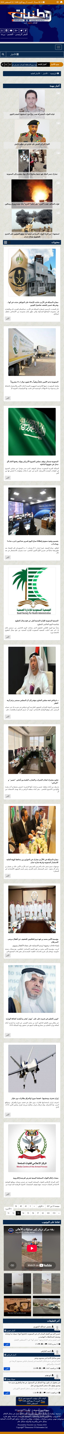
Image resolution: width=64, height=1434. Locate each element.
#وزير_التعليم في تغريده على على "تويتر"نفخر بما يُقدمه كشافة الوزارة (32, 1019)
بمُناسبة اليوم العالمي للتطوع (48, 624)
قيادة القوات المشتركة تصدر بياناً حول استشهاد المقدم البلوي (32, 114)
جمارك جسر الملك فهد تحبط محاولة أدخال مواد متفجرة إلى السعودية (32, 174)
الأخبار (45, 73)
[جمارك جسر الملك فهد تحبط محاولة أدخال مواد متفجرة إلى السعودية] (32, 164)
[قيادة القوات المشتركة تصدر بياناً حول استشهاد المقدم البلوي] (32, 104)
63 (43, 1213)
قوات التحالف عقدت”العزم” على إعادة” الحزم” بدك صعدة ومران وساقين (32, 204)
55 (28, 1213)
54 (23, 1213)
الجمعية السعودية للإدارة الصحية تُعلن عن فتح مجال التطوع (36, 621)
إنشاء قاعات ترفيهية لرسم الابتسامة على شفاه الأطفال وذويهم (36, 946)
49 (21, 1206)
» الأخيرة (9, 1209)
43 (26, 1206)
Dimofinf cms (31, 1425)
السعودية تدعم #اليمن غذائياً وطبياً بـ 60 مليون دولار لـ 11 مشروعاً (34, 382)
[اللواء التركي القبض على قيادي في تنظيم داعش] (32, 134)
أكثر (7, 319)
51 (8, 1213)
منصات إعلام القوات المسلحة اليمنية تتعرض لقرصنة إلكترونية (35, 1178)
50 (16, 1206)
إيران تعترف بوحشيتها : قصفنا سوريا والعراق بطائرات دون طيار (34, 1098)
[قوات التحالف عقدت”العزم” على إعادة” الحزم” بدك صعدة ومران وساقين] (32, 194)
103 (48, 1213)
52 (13, 1213)
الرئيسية (53, 73)
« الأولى (41, 1206)
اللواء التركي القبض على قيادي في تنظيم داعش (32, 144)
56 (33, 1213)
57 (38, 1213)
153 (54, 1213)
